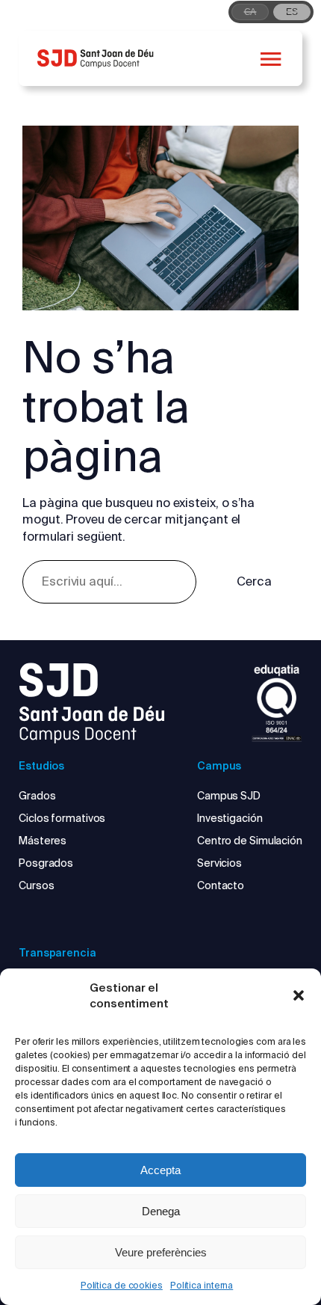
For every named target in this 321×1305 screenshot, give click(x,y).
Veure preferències (161, 1252)
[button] (298, 995)
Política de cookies (122, 1285)
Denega (161, 1211)
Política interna (201, 1285)
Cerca (254, 581)
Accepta (160, 1170)
